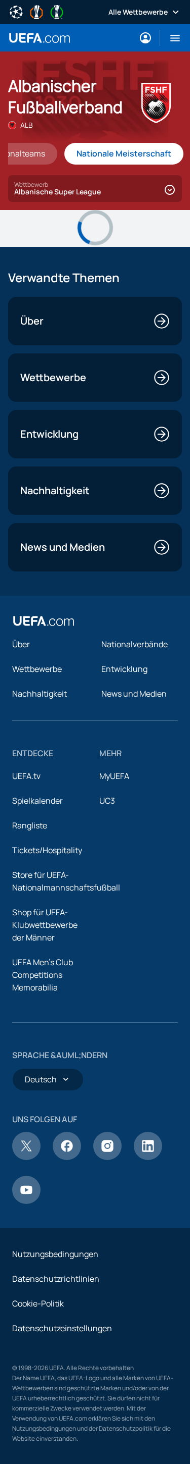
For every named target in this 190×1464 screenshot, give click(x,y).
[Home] (43, 621)
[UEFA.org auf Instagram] (107, 1157)
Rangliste (29, 825)
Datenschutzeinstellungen (62, 1328)
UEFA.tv (26, 775)
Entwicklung (124, 668)
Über (21, 644)
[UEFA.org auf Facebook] (67, 1157)
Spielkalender (37, 800)
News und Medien (134, 693)
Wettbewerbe (37, 668)
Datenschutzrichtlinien (55, 1278)
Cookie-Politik (38, 1303)
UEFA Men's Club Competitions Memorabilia (42, 975)
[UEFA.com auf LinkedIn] (148, 1157)
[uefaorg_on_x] (26, 1157)
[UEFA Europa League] (36, 11)
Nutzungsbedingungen (55, 1254)
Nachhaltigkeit (39, 693)
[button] (171, 37)
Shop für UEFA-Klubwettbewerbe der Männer (45, 925)
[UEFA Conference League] (57, 11)
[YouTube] (26, 1201)
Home (39, 38)
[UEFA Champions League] (16, 11)
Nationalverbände (134, 644)
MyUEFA (114, 775)
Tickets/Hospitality (47, 850)
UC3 (107, 800)
